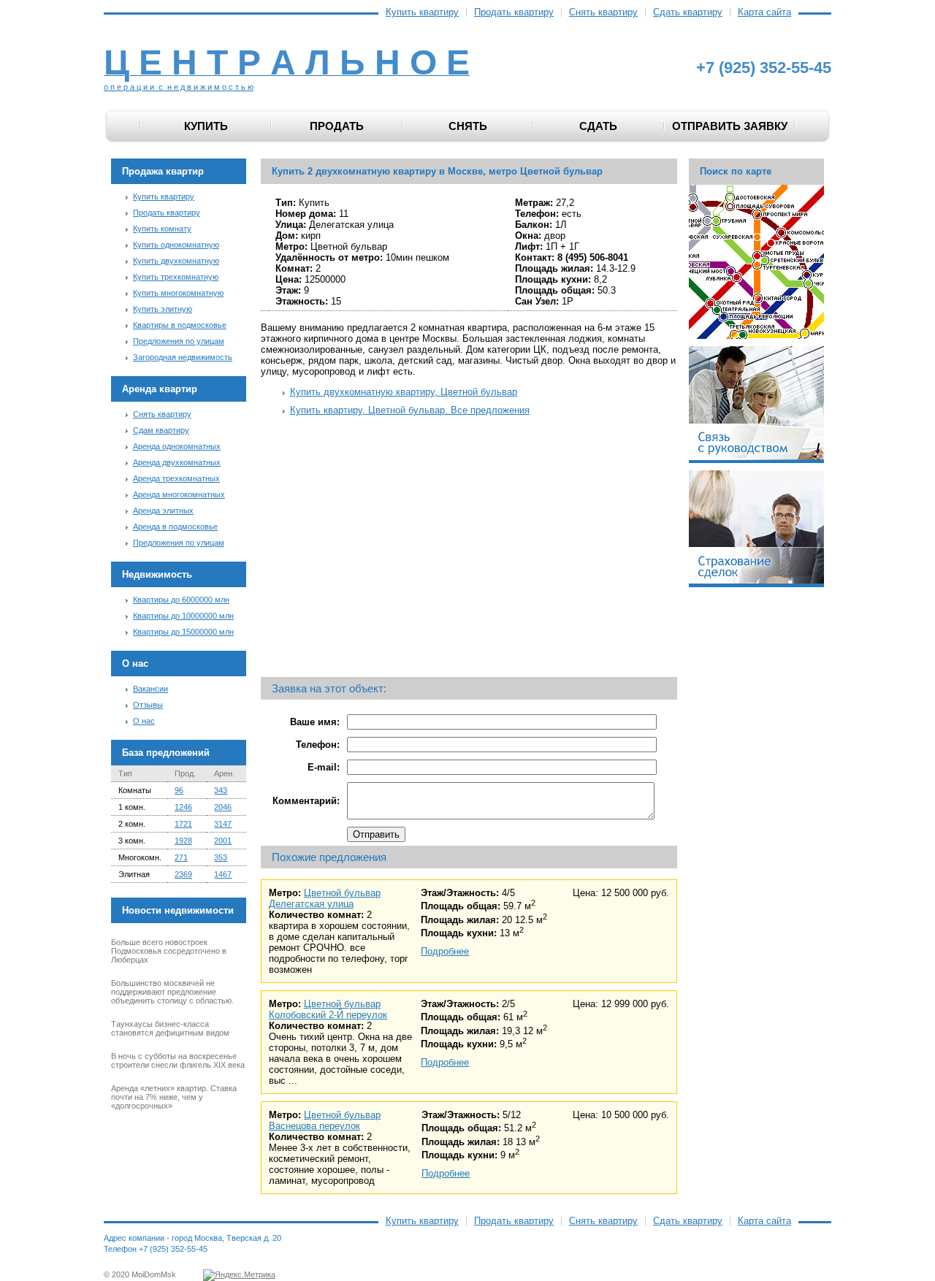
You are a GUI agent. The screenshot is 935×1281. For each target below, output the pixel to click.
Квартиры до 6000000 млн (181, 599)
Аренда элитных (163, 510)
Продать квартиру (514, 12)
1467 (223, 874)
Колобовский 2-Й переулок (328, 1014)
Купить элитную (162, 309)
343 (220, 790)
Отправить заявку (729, 126)
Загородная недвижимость (182, 357)
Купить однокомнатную (176, 244)
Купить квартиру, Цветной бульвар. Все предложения (410, 410)
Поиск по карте (735, 171)
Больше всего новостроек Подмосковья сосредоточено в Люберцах (168, 951)
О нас (144, 720)
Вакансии (150, 688)
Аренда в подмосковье (175, 526)
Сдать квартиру (687, 12)
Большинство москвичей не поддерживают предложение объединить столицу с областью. (172, 992)
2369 (183, 874)
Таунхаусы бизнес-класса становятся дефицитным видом (170, 1028)
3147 (223, 823)
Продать (337, 126)
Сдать (598, 126)
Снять (468, 126)
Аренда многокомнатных (179, 494)
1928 (183, 840)
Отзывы (148, 704)
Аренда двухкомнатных (177, 462)
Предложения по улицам (178, 341)
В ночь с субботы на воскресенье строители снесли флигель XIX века (178, 1060)
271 (181, 857)
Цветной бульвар (342, 892)
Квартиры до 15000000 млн (183, 631)
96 (179, 790)
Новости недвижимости (178, 910)
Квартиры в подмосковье (179, 325)
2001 (223, 840)
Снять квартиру (603, 12)
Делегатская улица (311, 903)
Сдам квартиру (161, 430)
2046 (223, 807)
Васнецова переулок (314, 1125)
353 (220, 857)
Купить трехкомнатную (175, 276)
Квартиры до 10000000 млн (183, 615)
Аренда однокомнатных (177, 446)
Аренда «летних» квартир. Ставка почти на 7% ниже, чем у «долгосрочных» (174, 1097)
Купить (206, 126)
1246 (183, 807)
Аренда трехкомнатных (176, 478)
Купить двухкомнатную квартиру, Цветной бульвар (403, 391)
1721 (183, 823)
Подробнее (445, 951)
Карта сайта (764, 12)
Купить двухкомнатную (176, 260)
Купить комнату (162, 228)
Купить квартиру (422, 12)
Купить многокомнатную (178, 292)
